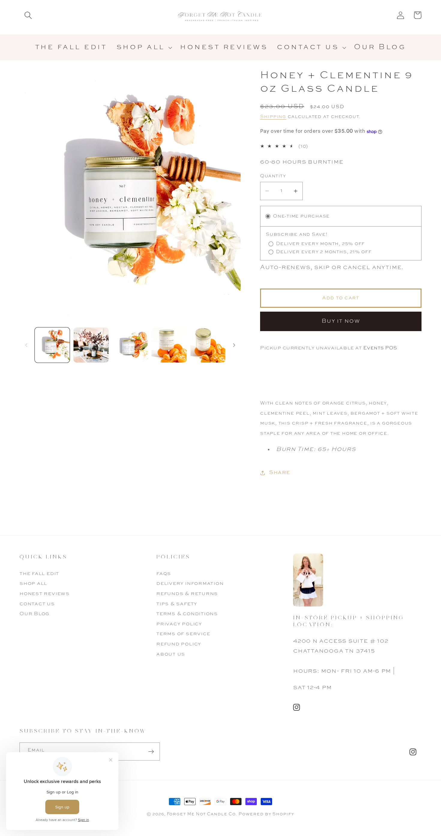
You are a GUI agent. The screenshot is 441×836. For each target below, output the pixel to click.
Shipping (273, 117)
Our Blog (35, 613)
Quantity (273, 176)
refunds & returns (187, 593)
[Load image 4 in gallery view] (169, 345)
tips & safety (176, 603)
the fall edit (39, 573)
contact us (37, 603)
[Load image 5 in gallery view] (208, 345)
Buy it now (341, 321)
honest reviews (45, 593)
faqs (163, 573)
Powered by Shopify (266, 814)
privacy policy (179, 624)
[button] (28, 15)
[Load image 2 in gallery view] (91, 345)
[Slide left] (26, 345)
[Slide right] (234, 345)
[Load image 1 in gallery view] (52, 345)
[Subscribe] (151, 752)
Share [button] (279, 473)
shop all (33, 583)
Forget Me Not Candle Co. (202, 814)
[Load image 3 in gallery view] (130, 345)
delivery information (190, 583)
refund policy (178, 644)
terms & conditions (187, 613)
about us (170, 654)
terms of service (183, 633)
